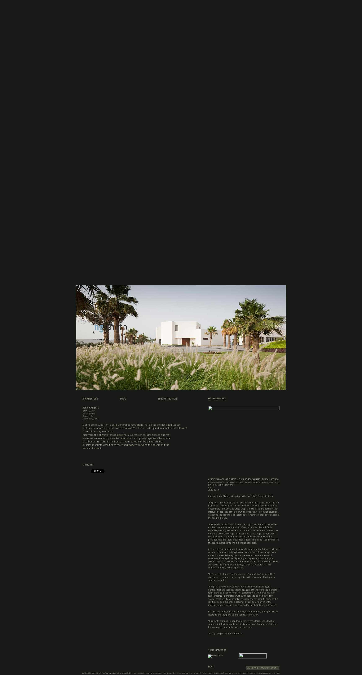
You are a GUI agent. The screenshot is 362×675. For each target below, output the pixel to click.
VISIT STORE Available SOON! (262, 668)
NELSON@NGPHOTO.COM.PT (106, 339)
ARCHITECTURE (90, 398)
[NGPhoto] (110, 332)
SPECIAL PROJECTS (167, 398)
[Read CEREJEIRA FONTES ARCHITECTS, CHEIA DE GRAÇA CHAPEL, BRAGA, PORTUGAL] (243, 409)
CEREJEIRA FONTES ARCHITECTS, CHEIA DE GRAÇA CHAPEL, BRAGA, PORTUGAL (243, 479)
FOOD (123, 398)
